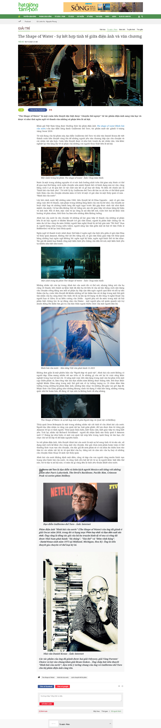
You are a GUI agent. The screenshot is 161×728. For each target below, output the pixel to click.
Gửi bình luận (47, 704)
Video (107, 16)
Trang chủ (19, 16)
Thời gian (104, 711)
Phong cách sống (45, 16)
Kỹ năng (90, 16)
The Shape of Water (48, 677)
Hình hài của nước (63, 677)
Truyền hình (131, 29)
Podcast (28, 21)
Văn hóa (102, 29)
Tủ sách (71, 16)
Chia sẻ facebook (45, 686)
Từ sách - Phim (60, 16)
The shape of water (106, 126)
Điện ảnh (122, 29)
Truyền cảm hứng (29, 16)
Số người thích (116, 711)
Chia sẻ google (62, 686)
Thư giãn (99, 16)
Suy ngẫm (80, 16)
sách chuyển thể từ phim (79, 677)
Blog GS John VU (125, 16)
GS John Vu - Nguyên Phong (47, 21)
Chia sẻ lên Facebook (37, 110)
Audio (114, 16)
